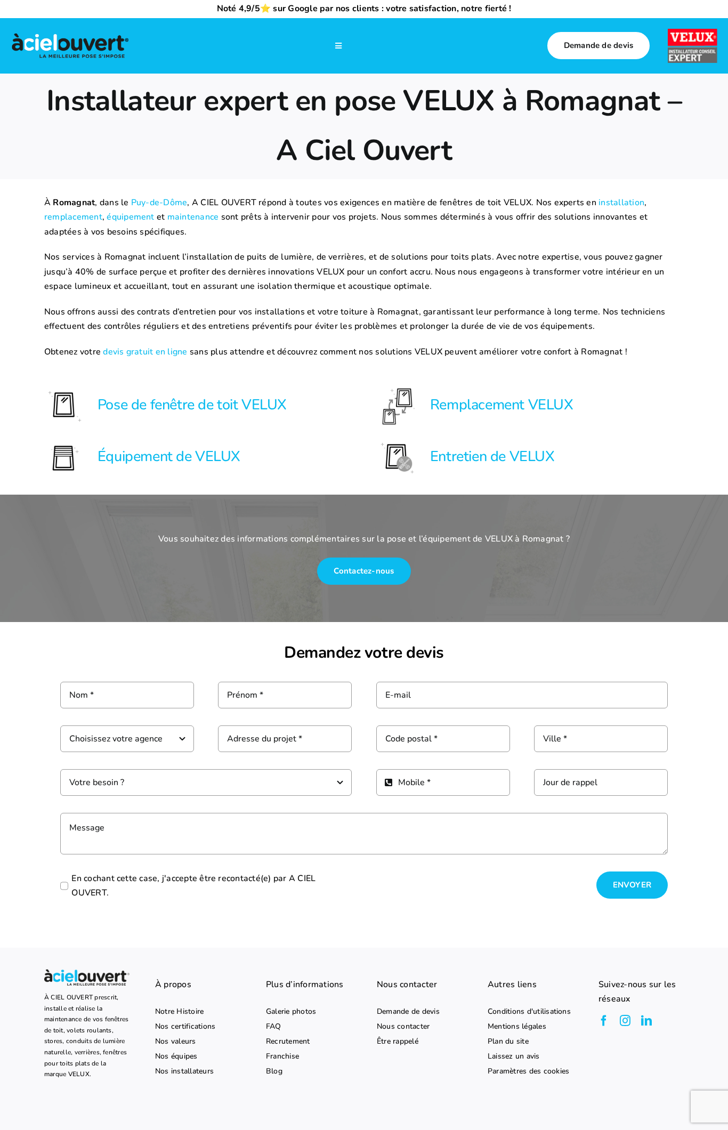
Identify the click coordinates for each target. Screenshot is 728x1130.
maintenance (193, 217)
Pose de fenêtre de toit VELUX (192, 405)
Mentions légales (517, 1026)
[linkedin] (646, 1020)
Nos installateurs (184, 1071)
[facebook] (603, 1020)
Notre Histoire (179, 1011)
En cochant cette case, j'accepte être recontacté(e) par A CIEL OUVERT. (193, 886)
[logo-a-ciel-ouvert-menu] (70, 35)
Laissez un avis (514, 1056)
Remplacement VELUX (501, 405)
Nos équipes (176, 1056)
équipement (130, 217)
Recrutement (288, 1041)
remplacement (73, 217)
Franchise (282, 1056)
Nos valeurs (175, 1041)
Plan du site (508, 1041)
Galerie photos (291, 1011)
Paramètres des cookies (528, 1071)
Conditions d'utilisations (529, 1011)
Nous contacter (403, 1026)
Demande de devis (408, 1011)
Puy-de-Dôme (159, 202)
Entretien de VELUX (492, 456)
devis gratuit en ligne (145, 352)
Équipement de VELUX (169, 456)
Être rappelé (397, 1041)
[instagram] (625, 1020)
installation (621, 202)
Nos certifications (185, 1026)
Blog (274, 1071)
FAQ (273, 1026)
